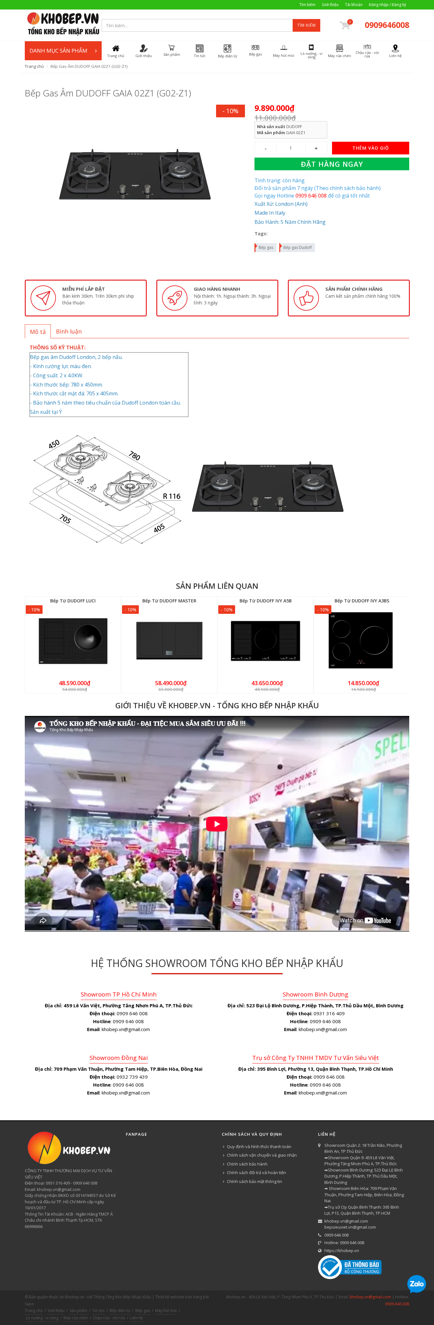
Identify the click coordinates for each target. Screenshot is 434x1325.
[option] (86, 298)
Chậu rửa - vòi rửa (109, 1318)
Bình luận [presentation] (69, 331)
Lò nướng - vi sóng (42, 1318)
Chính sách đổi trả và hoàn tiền (256, 1172)
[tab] (38, 331)
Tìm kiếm (307, 4)
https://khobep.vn (341, 1250)
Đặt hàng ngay (332, 164)
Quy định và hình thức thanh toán (259, 1146)
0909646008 (387, 24)
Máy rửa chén (76, 1318)
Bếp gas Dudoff (297, 247)
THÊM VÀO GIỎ (370, 148)
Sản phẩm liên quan (217, 586)
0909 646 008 (336, 1235)
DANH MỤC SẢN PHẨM (58, 50)
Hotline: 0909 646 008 (344, 1242)
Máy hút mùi (166, 1310)
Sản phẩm (78, 1310)
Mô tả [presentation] (38, 331)
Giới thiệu (330, 4)
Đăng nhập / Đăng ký (387, 4)
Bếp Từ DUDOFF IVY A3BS (362, 601)
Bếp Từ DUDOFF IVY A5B (266, 601)
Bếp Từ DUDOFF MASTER (169, 601)
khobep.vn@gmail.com (346, 1221)
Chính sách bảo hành (247, 1164)
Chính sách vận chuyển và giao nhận (262, 1155)
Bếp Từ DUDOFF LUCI (73, 601)
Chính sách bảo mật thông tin (254, 1181)
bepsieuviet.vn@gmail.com (350, 1227)
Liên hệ (136, 1318)
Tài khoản (354, 4)
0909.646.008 (397, 1304)
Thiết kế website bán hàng (178, 1297)
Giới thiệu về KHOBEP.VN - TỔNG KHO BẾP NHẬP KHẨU (217, 705)
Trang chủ (34, 66)
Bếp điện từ (120, 1310)
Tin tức (98, 1310)
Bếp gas (266, 247)
